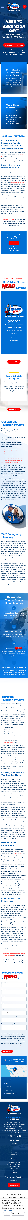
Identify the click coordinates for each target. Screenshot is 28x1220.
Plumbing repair (8, 456)
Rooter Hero (18, 854)
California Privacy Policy (14, 1164)
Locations (14, 1185)
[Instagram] (14, 1136)
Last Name (4, 989)
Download (15, 340)
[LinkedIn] (17, 1136)
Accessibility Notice (14, 1162)
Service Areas (14, 1152)
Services (14, 1146)
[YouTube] (20, 1136)
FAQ (14, 1170)
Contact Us (14, 1154)
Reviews (14, 1148)
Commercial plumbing (10, 450)
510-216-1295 (14, 251)
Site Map (14, 1172)
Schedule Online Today (14, 45)
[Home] (13, 6)
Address (3, 1010)
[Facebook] (8, 1136)
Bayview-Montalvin (11, 1093)
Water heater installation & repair (14, 460)
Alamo (8, 1083)
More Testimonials (14, 409)
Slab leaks (7, 452)
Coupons (14, 1150)
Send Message (7, 1051)
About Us (14, 1144)
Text (15, 333)
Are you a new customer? (9, 1017)
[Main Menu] (2, 6)
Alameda (8, 1080)
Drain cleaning (8, 454)
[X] (11, 1136)
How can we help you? (8, 1024)
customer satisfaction (17, 182)
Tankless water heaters (11, 462)
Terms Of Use (14, 1168)
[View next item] (15, 357)
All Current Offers (14, 362)
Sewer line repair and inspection (13, 458)
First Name (4, 982)
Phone (3, 996)
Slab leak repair (8, 742)
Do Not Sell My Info (14, 1166)
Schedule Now (14, 243)
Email (15, 337)
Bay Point (9, 1090)
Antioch (8, 1087)
